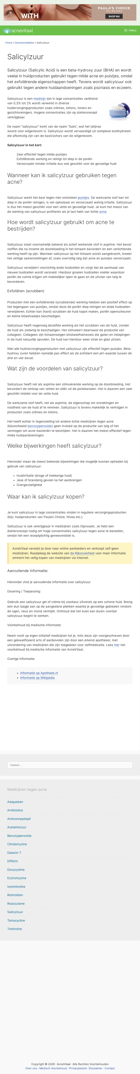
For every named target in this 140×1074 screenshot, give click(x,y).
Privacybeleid (78, 1068)
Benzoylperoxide (19, 836)
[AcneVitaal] (17, 30)
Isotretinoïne (16, 886)
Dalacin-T (14, 853)
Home (8, 42)
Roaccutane (16, 903)
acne (102, 211)
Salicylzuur (15, 912)
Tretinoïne (14, 929)
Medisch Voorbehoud (53, 1068)
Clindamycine (17, 844)
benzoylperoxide (40, 426)
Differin (12, 861)
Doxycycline (16, 869)
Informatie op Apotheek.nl (39, 673)
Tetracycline (16, 920)
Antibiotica (15, 810)
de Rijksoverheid (82, 553)
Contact (110, 1068)
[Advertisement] (70, 716)
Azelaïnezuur (16, 827)
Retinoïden (15, 895)
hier (117, 645)
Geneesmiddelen (24, 42)
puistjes (83, 197)
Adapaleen (15, 802)
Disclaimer (95, 1068)
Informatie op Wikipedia (37, 678)
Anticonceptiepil (19, 819)
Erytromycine (16, 878)
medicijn (40, 98)
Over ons (31, 1068)
